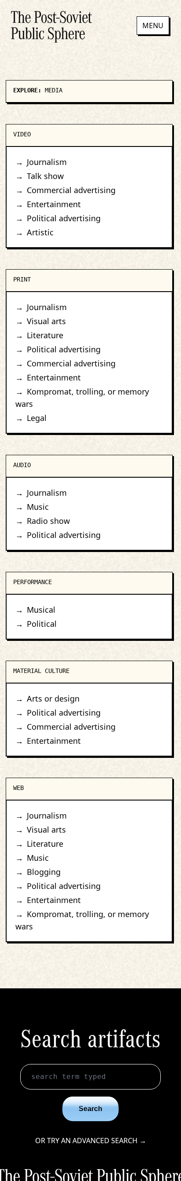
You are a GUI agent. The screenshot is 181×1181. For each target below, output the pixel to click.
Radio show (48, 521)
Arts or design (53, 698)
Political (42, 623)
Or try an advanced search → (90, 1140)
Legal (37, 418)
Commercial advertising (71, 190)
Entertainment (54, 204)
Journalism (47, 162)
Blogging (44, 872)
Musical (41, 609)
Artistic (40, 232)
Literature (45, 335)
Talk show (45, 176)
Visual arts (46, 321)
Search (90, 1108)
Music (38, 506)
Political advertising (64, 218)
